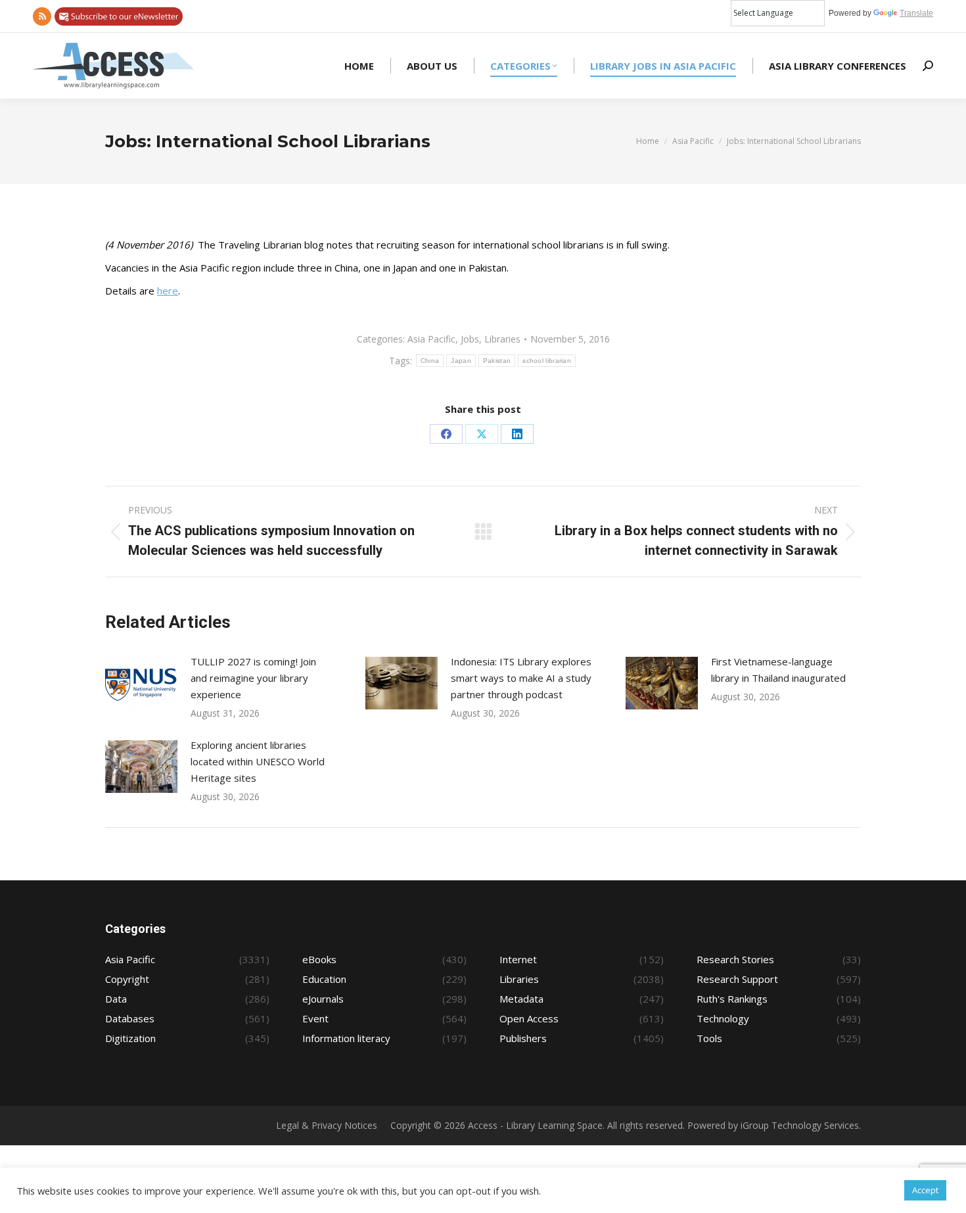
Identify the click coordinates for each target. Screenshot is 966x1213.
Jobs (470, 339)
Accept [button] (925, 1190)
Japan (461, 360)
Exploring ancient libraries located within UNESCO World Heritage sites (258, 761)
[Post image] (141, 683)
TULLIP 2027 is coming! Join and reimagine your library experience (253, 678)
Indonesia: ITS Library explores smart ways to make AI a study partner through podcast (521, 678)
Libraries (502, 339)
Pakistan (497, 360)
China (430, 360)
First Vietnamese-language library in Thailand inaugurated (778, 669)
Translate (916, 13)
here (167, 290)
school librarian (546, 360)
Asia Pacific (431, 339)
